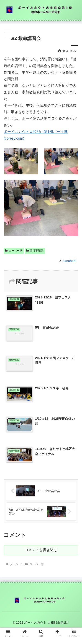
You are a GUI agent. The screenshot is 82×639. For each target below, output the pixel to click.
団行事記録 (37, 250)
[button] (73, 573)
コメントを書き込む (41, 550)
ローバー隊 (15, 250)
